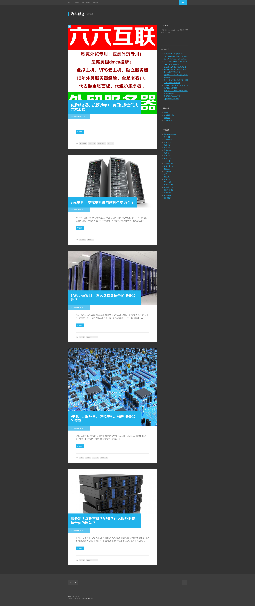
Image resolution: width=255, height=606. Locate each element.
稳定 (167, 145)
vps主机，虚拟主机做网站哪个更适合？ (102, 202)
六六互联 (76, 2)
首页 (69, 2)
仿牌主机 (167, 118)
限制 (167, 147)
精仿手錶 (168, 190)
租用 (167, 142)
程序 (167, 169)
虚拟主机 (90, 239)
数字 (167, 179)
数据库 (168, 150)
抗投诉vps (92, 143)
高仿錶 (167, 192)
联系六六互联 (86, 2)
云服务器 (88, 457)
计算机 (167, 171)
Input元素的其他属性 (171, 99)
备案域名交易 (169, 115)
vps (167, 161)
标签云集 (95, 2)
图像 (167, 177)
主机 (167, 155)
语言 (167, 174)
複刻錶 (167, 195)
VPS (95, 337)
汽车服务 (78, 14)
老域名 (166, 112)
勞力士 (167, 182)
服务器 (82, 337)
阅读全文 (79, 132)
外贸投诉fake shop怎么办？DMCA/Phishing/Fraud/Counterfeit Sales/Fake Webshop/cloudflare (176, 56)
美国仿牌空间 (101, 143)
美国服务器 (170, 134)
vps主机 (82, 239)
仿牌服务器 (83, 143)
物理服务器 (104, 457)
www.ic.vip (89, 598)
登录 (183, 2)
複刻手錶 (168, 187)
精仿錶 (167, 198)
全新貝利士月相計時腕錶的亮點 (175, 67)
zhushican (75, 116)
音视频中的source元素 (172, 96)
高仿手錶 (168, 185)
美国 (167, 137)
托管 (167, 153)
